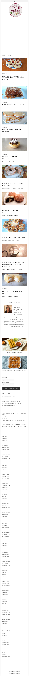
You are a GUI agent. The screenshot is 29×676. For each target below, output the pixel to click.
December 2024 (6, 478)
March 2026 (5, 445)
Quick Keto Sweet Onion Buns (9, 405)
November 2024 (6, 480)
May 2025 (4, 467)
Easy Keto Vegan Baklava (13, 105)
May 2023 (4, 521)
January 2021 (5, 583)
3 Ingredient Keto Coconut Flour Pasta (16, 426)
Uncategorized (6, 644)
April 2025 (4, 469)
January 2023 (5, 530)
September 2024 (6, 485)
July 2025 (4, 463)
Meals (3, 637)
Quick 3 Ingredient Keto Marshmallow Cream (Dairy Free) (13, 264)
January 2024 (5, 503)
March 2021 (5, 579)
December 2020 (6, 585)
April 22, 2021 (4, 102)
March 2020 (5, 605)
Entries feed (5, 654)
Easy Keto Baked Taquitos (8, 396)
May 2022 (4, 547)
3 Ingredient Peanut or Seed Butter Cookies (13, 399)
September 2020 (6, 592)
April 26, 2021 (4, 73)
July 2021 (4, 570)
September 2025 (6, 458)
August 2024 (5, 487)
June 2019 (4, 625)
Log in (3, 652)
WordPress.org (6, 658)
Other (9, 188)
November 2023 (6, 507)
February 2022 (5, 554)
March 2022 (5, 552)
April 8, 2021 (4, 207)
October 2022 (5, 536)
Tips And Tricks (8, 269)
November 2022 (6, 534)
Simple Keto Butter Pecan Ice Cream (11, 401)
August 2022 (5, 541)
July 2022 (4, 543)
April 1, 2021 (4, 259)
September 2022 (6, 539)
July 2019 (4, 623)
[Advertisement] (14, 38)
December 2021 (6, 559)
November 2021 (6, 561)
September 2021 (6, 565)
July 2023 (4, 516)
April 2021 (4, 576)
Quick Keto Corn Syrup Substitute (17, 424)
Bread (3, 188)
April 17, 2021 (4, 127)
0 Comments (15, 82)
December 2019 (6, 612)
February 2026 (5, 447)
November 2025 (6, 454)
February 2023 (5, 527)
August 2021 (5, 567)
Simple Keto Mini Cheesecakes (9, 158)
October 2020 (5, 590)
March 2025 (5, 472)
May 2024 (4, 494)
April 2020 (4, 603)
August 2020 (5, 594)
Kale (19, 671)
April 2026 (4, 443)
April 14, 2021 (4, 154)
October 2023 (5, 509)
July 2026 (4, 436)
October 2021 (5, 563)
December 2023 (6, 505)
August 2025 (5, 460)
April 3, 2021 (4, 234)
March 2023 (5, 525)
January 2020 (5, 610)
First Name (4, 377)
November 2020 (6, 588)
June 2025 (4, 465)
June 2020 (4, 599)
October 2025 (5, 456)
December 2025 (6, 452)
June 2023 (4, 518)
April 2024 (4, 496)
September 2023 (6, 512)
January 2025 (5, 476)
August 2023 (5, 514)
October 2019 (5, 617)
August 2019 (5, 621)
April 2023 (4, 523)
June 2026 (4, 438)
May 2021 (4, 574)
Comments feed (6, 656)
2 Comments (15, 107)
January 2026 (5, 449)
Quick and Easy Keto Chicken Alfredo (11, 403)
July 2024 (4, 489)
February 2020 (5, 608)
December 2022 (6, 532)
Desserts (3, 82)
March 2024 (5, 498)
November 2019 (6, 614)
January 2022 (5, 556)
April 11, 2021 (4, 181)
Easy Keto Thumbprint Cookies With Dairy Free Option (13, 78)
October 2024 (5, 483)
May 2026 (4, 440)
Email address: (5, 382)
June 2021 (4, 572)
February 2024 (5, 501)
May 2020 (4, 601)
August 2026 (5, 434)
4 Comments (21, 269)
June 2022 (4, 545)
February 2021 (5, 581)
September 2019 (6, 619)
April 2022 (4, 550)
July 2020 (4, 596)
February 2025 (5, 474)
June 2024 (4, 492)
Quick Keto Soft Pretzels (13, 237)
